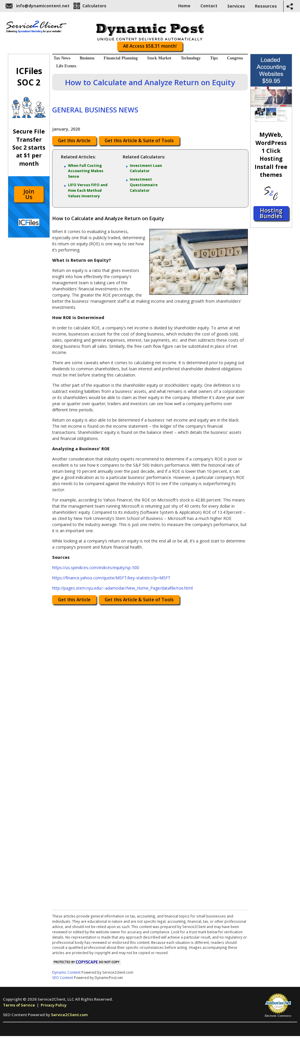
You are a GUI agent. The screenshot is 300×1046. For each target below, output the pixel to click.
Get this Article (74, 141)
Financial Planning (121, 58)
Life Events (66, 66)
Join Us (28, 194)
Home (184, 5)
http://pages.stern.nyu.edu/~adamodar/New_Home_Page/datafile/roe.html (122, 588)
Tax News (62, 58)
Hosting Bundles (271, 213)
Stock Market (159, 58)
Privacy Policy (54, 1005)
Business (87, 58)
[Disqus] (150, 681)
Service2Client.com (69, 1014)
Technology (191, 58)
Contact (208, 5)
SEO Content (62, 977)
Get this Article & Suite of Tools (139, 141)
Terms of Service (19, 1005)
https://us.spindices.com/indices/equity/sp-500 (95, 567)
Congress (235, 58)
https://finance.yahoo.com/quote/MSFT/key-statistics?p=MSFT (111, 578)
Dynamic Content (66, 972)
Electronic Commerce (278, 1015)
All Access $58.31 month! (150, 46)
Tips (214, 58)
